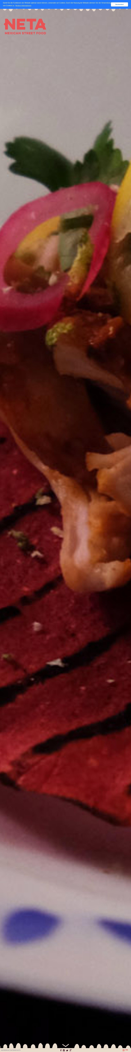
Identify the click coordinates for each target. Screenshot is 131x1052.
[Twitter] (67, 1051)
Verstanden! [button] (119, 4)
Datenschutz (15, 1050)
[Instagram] (64, 1051)
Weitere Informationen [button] (23, 5)
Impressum (5, 1050)
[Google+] (71, 1051)
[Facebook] (61, 1051)
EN (127, 1050)
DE (123, 1050)
